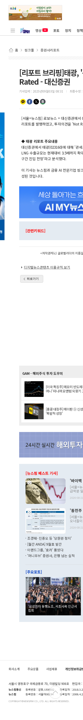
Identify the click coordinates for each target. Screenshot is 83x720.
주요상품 (33, 669)
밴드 (43, 101)
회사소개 (14, 669)
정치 (68, 30)
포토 (56, 30)
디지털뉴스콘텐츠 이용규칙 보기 (47, 267)
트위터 (36, 101)
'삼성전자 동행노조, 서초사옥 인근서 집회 (52, 608)
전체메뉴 (13, 30)
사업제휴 (51, 669)
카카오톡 (23, 101)
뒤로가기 (33, 278)
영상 (38, 30)
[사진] (46, 490)
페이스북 (29, 101)
